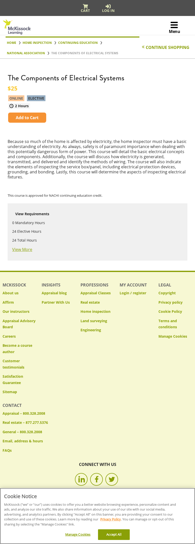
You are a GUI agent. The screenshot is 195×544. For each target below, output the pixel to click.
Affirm (8, 302)
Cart (85, 10)
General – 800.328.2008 (22, 431)
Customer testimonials (13, 364)
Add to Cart (27, 117)
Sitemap (10, 391)
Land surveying (93, 320)
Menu (174, 31)
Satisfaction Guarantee (13, 379)
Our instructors (16, 311)
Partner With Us (56, 302)
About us (11, 293)
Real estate (90, 302)
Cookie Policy (170, 311)
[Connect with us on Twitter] (111, 479)
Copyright (167, 293)
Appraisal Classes (95, 293)
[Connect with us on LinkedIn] (81, 479)
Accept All (113, 534)
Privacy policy (170, 302)
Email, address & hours (23, 441)
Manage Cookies (172, 336)
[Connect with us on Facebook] (96, 479)
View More (22, 249)
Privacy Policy (110, 519)
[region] (97, 516)
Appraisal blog (54, 293)
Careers (9, 336)
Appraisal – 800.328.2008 (24, 413)
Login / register (133, 293)
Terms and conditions (167, 324)
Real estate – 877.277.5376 (25, 422)
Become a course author (17, 348)
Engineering (90, 330)
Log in (108, 10)
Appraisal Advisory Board (19, 324)
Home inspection (95, 311)
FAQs (7, 450)
